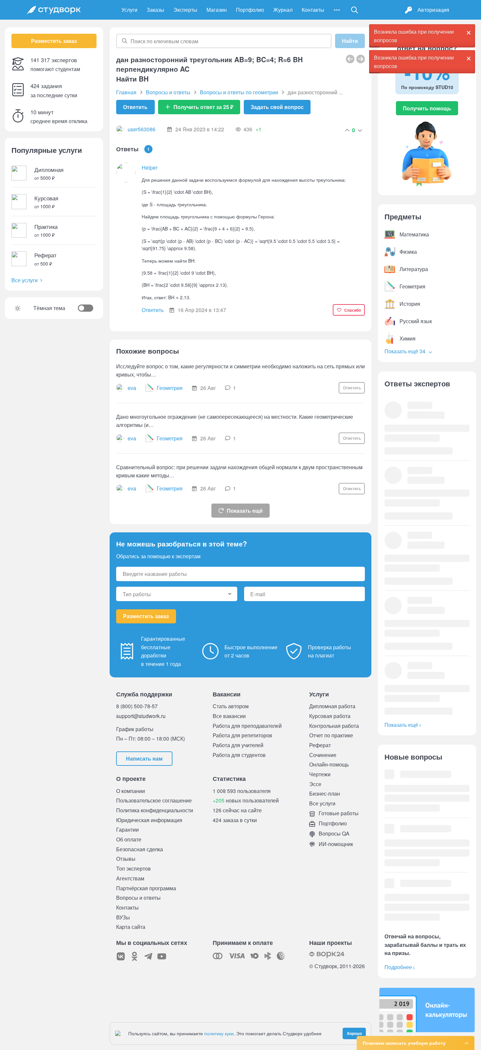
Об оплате (128, 839)
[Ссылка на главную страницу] (54, 10)
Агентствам (130, 878)
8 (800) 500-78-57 (137, 705)
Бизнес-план (324, 793)
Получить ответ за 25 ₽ (203, 107)
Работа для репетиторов (242, 735)
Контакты (313, 9)
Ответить (135, 107)
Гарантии (127, 829)
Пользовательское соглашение (154, 800)
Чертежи (319, 774)
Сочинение (322, 755)
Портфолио (250, 9)
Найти (350, 41)
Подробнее (398, 967)
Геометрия (170, 388)
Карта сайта (130, 926)
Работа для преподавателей (247, 725)
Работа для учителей (238, 745)
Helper (149, 167)
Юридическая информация (149, 820)
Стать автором (231, 706)
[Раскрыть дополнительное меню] (337, 10)
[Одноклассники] (134, 956)
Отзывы (125, 858)
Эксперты (185, 9)
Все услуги (24, 280)
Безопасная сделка (139, 849)
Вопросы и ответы (138, 897)
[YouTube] (162, 956)
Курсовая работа (329, 716)
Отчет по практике (331, 735)
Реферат (320, 745)
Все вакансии (229, 716)
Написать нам (144, 758)
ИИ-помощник (335, 844)
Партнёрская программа (146, 888)
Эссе (315, 784)
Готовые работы (338, 813)
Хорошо (354, 1033)
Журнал (283, 9)
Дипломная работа (332, 706)
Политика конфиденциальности (154, 810)
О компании (130, 791)
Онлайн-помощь (329, 764)
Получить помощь (427, 108)
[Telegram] (148, 956)
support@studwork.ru (141, 716)
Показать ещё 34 (405, 351)
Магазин (216, 9)
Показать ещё (245, 510)
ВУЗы (123, 917)
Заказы (155, 9)
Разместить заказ (54, 41)
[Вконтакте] (120, 956)
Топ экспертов (133, 868)
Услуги (129, 9)
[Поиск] (355, 10)
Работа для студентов (239, 755)
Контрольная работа (334, 725)
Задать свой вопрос (277, 107)
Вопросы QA (333, 833)
